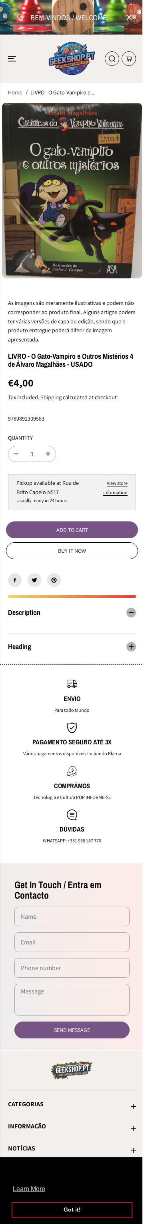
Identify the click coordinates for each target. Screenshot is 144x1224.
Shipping (51, 397)
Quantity (20, 437)
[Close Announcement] (129, 17)
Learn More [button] (29, 1188)
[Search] (112, 58)
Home (15, 92)
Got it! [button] (72, 1209)
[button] (13, 58)
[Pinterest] (54, 580)
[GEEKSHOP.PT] (72, 58)
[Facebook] (15, 580)
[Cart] (129, 58)
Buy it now (72, 550)
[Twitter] (34, 580)
